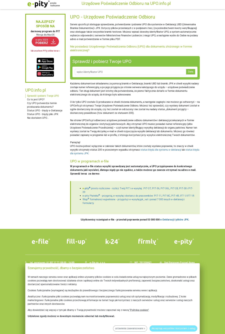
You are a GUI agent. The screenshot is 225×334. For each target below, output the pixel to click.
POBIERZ (42, 41)
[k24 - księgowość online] (112, 241)
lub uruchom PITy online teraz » (45, 51)
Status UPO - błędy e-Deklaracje (44, 110)
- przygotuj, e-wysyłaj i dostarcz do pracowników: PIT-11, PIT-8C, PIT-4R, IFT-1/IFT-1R (138, 195)
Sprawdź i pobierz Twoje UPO (43, 95)
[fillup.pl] (76, 242)
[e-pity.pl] (184, 242)
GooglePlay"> (45, 67)
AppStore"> (45, 60)
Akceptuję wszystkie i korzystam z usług (173, 328)
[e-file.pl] (40, 241)
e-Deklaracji (167, 219)
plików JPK (182, 219)
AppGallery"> (45, 73)
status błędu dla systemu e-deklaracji (161, 149)
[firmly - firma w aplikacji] (148, 242)
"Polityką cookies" (139, 310)
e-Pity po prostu (44, 4)
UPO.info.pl (35, 90)
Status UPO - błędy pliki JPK (42, 114)
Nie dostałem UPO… (38, 117)
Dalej (190, 71)
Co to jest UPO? (36, 99)
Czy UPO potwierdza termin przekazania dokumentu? (42, 105)
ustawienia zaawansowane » (130, 328)
